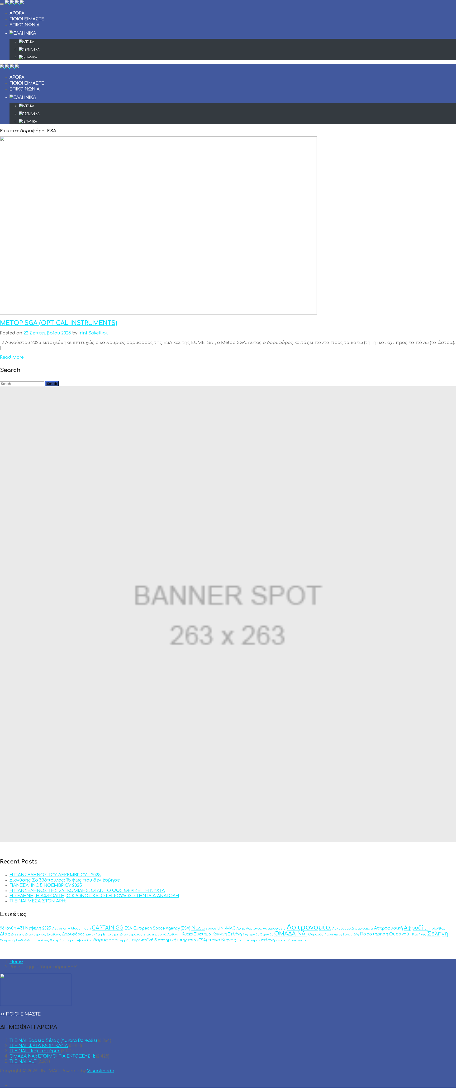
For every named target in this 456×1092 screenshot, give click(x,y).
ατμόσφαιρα (64, 940)
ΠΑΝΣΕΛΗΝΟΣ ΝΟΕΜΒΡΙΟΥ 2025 (46, 885)
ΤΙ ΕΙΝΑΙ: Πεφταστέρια (35, 1051)
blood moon (81, 928)
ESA (128, 928)
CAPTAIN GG (107, 928)
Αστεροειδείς (274, 928)
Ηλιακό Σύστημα (195, 934)
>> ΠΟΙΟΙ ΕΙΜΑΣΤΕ (20, 1014)
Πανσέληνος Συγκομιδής (341, 934)
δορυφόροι (106, 940)
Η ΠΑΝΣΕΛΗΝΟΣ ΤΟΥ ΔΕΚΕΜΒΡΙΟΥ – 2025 (55, 875)
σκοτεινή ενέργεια (291, 940)
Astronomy (61, 928)
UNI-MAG (226, 928)
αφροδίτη (84, 940)
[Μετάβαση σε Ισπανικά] (237, 57)
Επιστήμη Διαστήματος (122, 934)
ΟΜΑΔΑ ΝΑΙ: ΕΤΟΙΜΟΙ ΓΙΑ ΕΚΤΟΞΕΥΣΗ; (52, 1056)
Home (16, 961)
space (211, 928)
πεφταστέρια (248, 940)
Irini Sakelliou (94, 333)
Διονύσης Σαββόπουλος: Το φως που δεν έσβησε (65, 880)
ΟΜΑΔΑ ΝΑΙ (290, 934)
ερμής (125, 940)
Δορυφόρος (73, 934)
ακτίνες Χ (44, 940)
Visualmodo (100, 1070)
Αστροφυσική (388, 928)
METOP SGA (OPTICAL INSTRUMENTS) (58, 323)
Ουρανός (315, 934)
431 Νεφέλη (29, 928)
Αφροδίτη (417, 928)
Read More (12, 357)
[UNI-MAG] (14, 3)
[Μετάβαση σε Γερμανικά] (237, 49)
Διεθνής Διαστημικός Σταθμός (36, 934)
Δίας (5, 934)
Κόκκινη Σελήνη (227, 934)
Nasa (198, 928)
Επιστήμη (94, 934)
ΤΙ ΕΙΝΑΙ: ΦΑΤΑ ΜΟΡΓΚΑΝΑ (39, 1045)
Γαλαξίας (438, 928)
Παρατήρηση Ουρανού (384, 934)
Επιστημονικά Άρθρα (160, 934)
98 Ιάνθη (8, 928)
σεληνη (268, 940)
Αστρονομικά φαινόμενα (352, 928)
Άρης (241, 928)
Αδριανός (254, 928)
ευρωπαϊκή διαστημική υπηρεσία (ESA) (169, 940)
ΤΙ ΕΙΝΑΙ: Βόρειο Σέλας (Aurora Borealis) (53, 1040)
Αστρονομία (309, 927)
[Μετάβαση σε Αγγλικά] (237, 41)
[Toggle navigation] (2, 4)
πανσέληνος (222, 940)
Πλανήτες (418, 934)
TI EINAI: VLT (23, 1061)
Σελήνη (437, 933)
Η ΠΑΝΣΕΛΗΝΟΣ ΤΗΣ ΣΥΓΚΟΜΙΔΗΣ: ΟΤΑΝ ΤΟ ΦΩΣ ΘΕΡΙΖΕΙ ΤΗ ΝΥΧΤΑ (87, 890)
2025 (46, 928)
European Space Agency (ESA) (161, 928)
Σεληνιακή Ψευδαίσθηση (17, 940)
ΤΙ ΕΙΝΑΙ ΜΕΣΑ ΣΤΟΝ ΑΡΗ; (38, 901)
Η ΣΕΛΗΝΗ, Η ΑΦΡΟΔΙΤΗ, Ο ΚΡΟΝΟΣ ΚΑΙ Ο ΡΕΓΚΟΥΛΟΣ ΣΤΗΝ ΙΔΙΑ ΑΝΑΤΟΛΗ (94, 895)
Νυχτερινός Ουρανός (258, 934)
